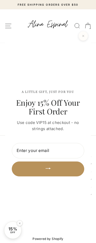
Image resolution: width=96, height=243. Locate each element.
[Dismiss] (20, 223)
